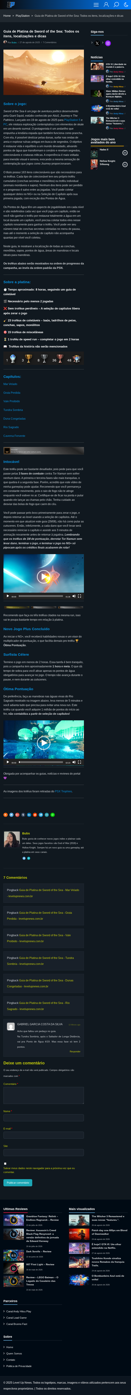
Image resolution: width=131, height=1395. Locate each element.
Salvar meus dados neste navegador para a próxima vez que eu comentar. (39, 1170)
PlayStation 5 (72, 119)
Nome (7, 1111)
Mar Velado (10, 384)
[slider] (41, 596)
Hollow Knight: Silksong (107, 163)
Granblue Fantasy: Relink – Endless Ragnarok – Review (42, 1218)
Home (7, 15)
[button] (43, 577)
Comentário (10, 1083)
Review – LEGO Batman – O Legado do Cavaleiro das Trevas (42, 1281)
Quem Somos (14, 1353)
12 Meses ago (74, 1025)
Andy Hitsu (118, 72)
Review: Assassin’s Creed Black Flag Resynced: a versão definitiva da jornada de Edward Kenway (42, 1235)
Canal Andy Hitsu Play (18, 1311)
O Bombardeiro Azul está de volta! (116, 107)
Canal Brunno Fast (16, 1324)
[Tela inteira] (79, 598)
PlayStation (23, 15)
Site (5, 1146)
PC (5, 124)
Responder (75, 1051)
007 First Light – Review (40, 1264)
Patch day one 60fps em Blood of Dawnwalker (109, 1232)
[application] (43, 576)
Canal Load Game (16, 1317)
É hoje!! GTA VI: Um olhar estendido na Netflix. (115, 79)
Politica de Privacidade (19, 1366)
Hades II (104, 149)
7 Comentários (49, 42)
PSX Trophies (63, 791)
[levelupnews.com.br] (11, 4)
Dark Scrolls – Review (38, 1251)
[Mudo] (74, 598)
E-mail (7, 1128)
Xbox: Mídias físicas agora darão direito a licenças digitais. (116, 94)
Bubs (14, 42)
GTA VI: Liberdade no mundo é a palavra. (116, 65)
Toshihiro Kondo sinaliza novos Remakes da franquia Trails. (108, 1262)
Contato (10, 1359)
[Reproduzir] (8, 598)
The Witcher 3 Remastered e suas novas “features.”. (115, 121)
